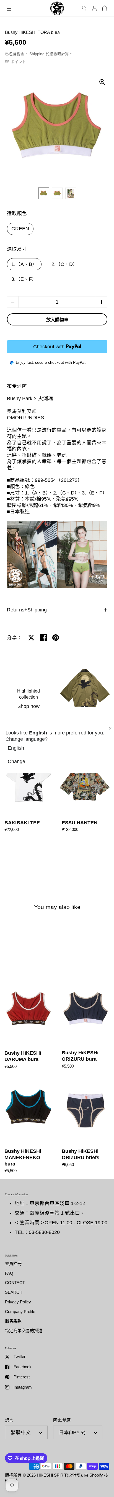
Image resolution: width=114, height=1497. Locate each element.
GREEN (20, 228)
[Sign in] (94, 8)
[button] (101, 302)
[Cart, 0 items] (104, 8)
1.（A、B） (24, 264)
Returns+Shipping (27, 610)
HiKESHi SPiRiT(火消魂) (59, 1475)
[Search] (84, 8)
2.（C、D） (64, 264)
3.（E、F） (24, 279)
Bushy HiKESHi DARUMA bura (28, 1025)
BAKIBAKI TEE (28, 791)
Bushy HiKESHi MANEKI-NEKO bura (28, 1127)
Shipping (37, 54)
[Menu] (9, 8)
